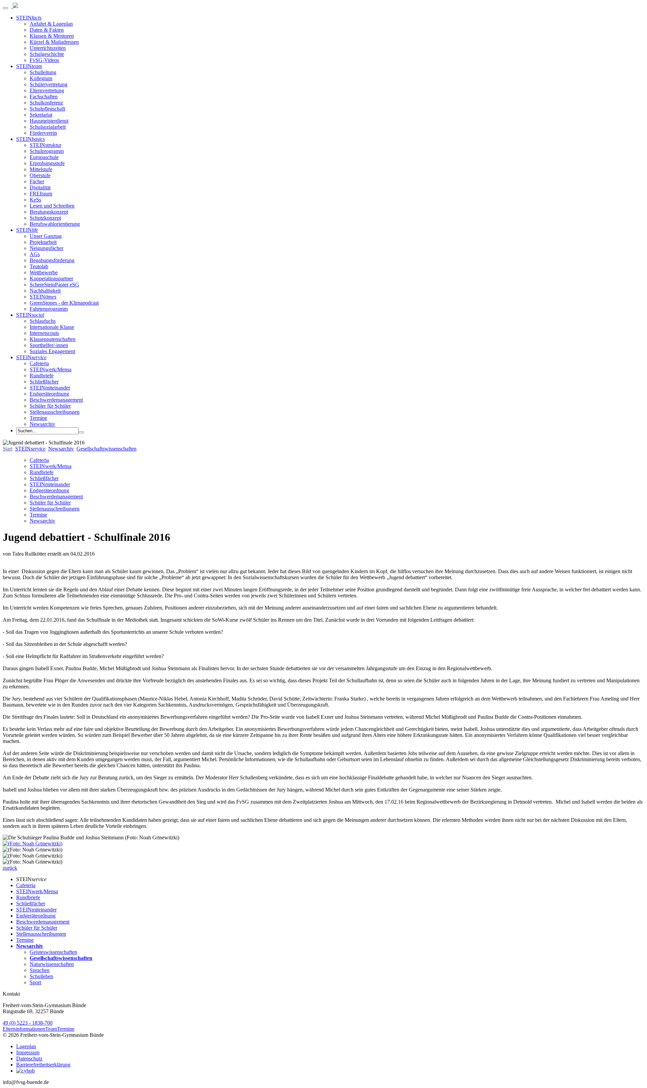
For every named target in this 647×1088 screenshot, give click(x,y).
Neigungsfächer (46, 248)
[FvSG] (15, 6)
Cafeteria (39, 363)
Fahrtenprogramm (49, 309)
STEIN (28, 18)
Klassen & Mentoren (52, 36)
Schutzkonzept (45, 218)
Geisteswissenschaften (53, 952)
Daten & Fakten (47, 30)
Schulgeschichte (47, 54)
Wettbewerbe (44, 272)
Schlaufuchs (43, 321)
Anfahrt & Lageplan (51, 24)
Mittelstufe (41, 169)
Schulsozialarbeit (48, 127)
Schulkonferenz (46, 102)
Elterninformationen (24, 1029)
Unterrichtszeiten (48, 48)
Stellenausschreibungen (55, 412)
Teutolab (39, 266)
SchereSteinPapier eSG (54, 284)
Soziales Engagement (52, 351)
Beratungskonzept (49, 212)
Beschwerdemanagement (56, 400)
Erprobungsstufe (47, 163)
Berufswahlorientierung (55, 224)
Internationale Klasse (52, 327)
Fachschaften (44, 96)
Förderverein (43, 133)
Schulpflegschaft (47, 109)
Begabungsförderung (52, 260)
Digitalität (40, 187)
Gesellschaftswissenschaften (106, 449)
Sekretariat (41, 115)
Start (7, 449)
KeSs (35, 200)
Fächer (37, 181)
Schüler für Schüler (50, 406)
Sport (35, 982)
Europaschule (44, 157)
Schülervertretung (48, 84)
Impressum (27, 1052)
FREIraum (41, 193)
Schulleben (41, 976)
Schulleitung (43, 72)
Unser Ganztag (46, 236)
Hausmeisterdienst (49, 121)
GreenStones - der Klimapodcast (64, 303)
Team (51, 1029)
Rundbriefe (42, 375)
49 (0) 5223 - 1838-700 (28, 1023)
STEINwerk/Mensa (50, 369)
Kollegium (41, 78)
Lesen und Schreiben (52, 206)
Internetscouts (44, 333)
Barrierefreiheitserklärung (43, 1064)
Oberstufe (40, 175)
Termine (38, 418)
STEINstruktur (45, 145)
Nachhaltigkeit (45, 290)
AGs (35, 254)
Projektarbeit (43, 242)
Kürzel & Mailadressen (54, 42)
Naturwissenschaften (52, 964)
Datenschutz (29, 1058)
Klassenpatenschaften (52, 339)
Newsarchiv (42, 424)
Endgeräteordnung (49, 394)
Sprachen (40, 970)
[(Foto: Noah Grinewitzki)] (32, 843)
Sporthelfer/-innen (49, 345)
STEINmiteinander (50, 388)
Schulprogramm (47, 151)
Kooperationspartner (51, 278)
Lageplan (26, 1046)
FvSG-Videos (44, 60)
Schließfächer (44, 381)
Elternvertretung (47, 90)
